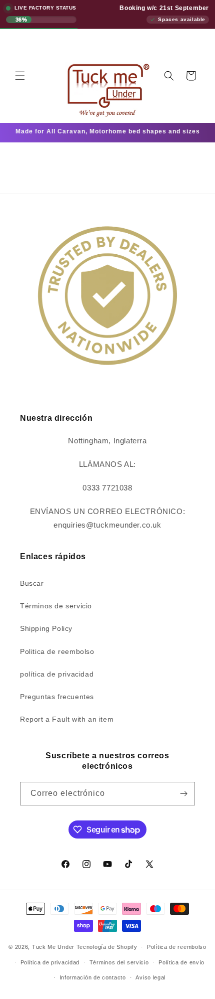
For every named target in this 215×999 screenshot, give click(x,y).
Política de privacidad (50, 962)
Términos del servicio (119, 962)
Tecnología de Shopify (107, 947)
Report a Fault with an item (67, 719)
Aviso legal (151, 977)
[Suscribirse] (183, 793)
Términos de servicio (56, 606)
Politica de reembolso (57, 651)
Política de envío (181, 962)
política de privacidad (57, 674)
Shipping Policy (46, 628)
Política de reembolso (176, 947)
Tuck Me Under (53, 947)
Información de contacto (93, 977)
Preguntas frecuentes (57, 697)
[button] (20, 76)
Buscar (32, 583)
